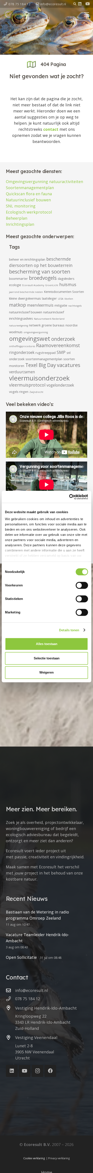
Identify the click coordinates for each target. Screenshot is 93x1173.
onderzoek (63, 339)
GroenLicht (51, 285)
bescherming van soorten (39, 271)
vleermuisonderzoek (39, 378)
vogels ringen (18, 391)
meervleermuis (40, 305)
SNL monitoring (20, 206)
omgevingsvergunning (36, 332)
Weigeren (46, 672)
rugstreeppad (45, 352)
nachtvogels (75, 305)
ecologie (15, 285)
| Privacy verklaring (58, 1158)
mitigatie (61, 305)
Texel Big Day (40, 365)
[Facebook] (50, 1071)
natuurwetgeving (18, 325)
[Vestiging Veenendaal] (10, 1037)
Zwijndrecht (36, 392)
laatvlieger (49, 298)
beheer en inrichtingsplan (27, 259)
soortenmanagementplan (44, 359)
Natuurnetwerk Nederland (49, 318)
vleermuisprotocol (27, 385)
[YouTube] (87, 4)
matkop (17, 305)
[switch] (82, 585)
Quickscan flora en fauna (29, 193)
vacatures (68, 365)
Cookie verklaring (34, 1158)
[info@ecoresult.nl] (10, 990)
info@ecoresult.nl (31, 990)
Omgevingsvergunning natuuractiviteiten (44, 181)
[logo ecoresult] (20, 14)
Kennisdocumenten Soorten (64, 291)
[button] (74, 4)
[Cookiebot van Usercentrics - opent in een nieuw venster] (69, 497)
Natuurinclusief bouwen (28, 199)
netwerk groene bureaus (46, 325)
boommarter (18, 278)
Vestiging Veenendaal (36, 1037)
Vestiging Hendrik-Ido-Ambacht (46, 1008)
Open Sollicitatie (21, 957)
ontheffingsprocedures (22, 346)
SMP (61, 352)
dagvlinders (66, 278)
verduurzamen (22, 371)
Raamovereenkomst (58, 345)
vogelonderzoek (60, 385)
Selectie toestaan (46, 658)
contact (50, 129)
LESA (60, 298)
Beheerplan (16, 218)
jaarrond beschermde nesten (26, 292)
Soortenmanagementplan (30, 187)
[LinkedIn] (80, 4)
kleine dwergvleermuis (25, 298)
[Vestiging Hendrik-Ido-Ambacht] (10, 1008)
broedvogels (43, 278)
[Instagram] (37, 1071)
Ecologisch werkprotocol (29, 212)
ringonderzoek (21, 352)
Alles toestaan (46, 644)
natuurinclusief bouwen (25, 312)
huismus (67, 284)
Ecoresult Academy (33, 285)
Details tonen (69, 630)
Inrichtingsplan (20, 224)
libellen (68, 298)
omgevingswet (29, 338)
